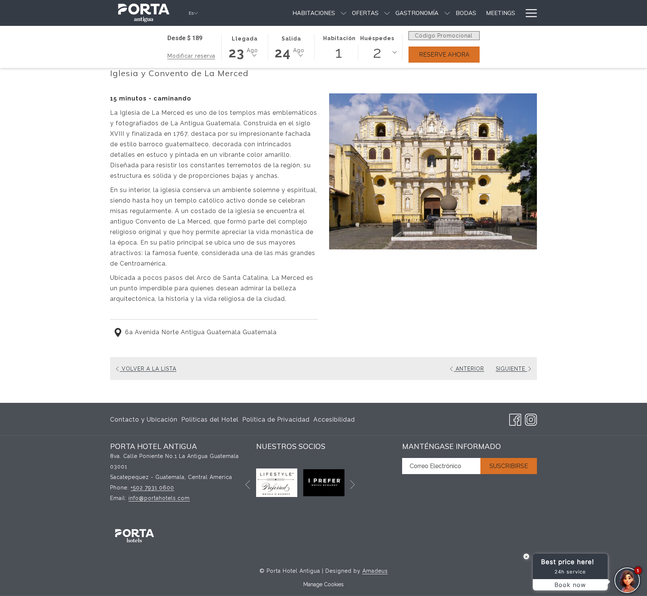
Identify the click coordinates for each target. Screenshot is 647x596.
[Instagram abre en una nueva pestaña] (531, 419)
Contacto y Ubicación (143, 419)
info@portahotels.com (159, 498)
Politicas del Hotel (210, 419)
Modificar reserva (191, 56)
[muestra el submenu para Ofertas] (387, 13)
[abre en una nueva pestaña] (276, 482)
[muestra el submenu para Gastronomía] (447, 13)
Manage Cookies (323, 584)
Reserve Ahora (449, 54)
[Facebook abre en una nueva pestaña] (515, 419)
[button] (245, 46)
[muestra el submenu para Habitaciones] (343, 13)
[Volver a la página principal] (143, 13)
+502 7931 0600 (152, 488)
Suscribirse (508, 466)
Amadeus (375, 571)
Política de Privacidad (276, 419)
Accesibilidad (334, 419)
